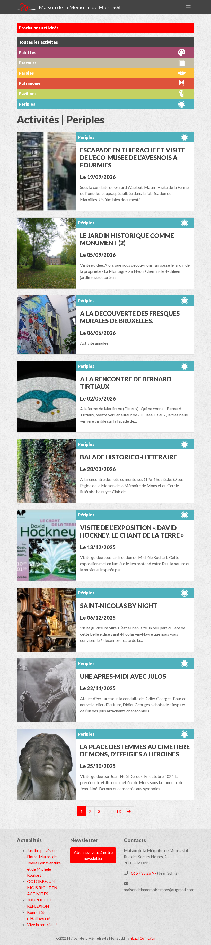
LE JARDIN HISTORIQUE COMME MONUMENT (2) (127, 239)
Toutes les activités (38, 42)
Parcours (28, 62)
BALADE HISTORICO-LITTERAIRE (128, 457)
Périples (86, 137)
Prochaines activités (39, 27)
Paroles (26, 73)
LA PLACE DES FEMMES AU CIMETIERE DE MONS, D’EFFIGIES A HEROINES (135, 750)
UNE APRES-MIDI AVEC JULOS (123, 676)
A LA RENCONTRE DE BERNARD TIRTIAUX (125, 382)
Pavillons (28, 93)
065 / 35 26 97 (143, 873)
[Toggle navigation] (188, 7)
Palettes (27, 52)
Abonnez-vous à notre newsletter (93, 855)
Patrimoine (30, 83)
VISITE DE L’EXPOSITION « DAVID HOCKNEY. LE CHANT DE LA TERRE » (132, 531)
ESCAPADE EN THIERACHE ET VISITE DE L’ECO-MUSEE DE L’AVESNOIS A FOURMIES (132, 157)
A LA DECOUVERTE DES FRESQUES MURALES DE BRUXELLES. (130, 317)
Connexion (147, 938)
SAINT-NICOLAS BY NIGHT (118, 605)
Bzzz (134, 938)
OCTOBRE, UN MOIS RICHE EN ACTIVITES (42, 887)
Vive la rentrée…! (42, 924)
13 (118, 811)
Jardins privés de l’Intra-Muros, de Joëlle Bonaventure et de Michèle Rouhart (44, 863)
